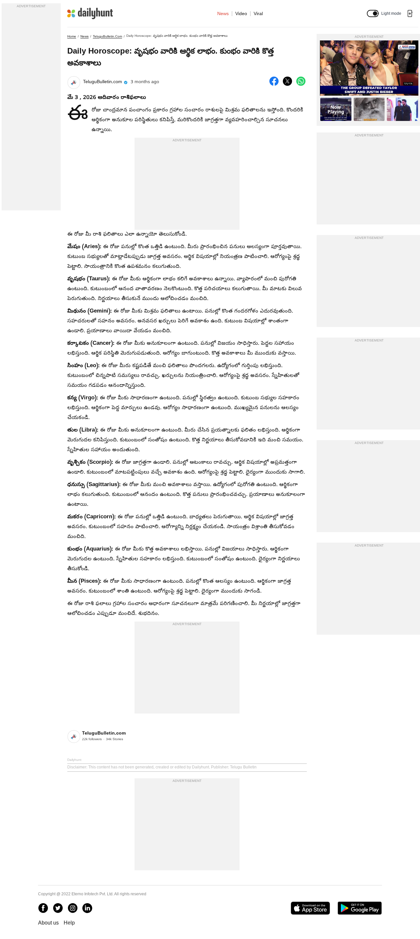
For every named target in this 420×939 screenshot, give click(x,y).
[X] (58, 908)
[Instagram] (72, 908)
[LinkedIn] (87, 908)
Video (241, 13)
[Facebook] (43, 908)
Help (69, 923)
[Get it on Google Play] (360, 908)
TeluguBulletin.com (107, 36)
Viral (258, 13)
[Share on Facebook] (274, 81)
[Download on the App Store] (310, 908)
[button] (373, 13)
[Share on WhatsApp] (301, 81)
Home (71, 36)
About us (48, 923)
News (223, 13)
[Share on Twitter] (287, 81)
